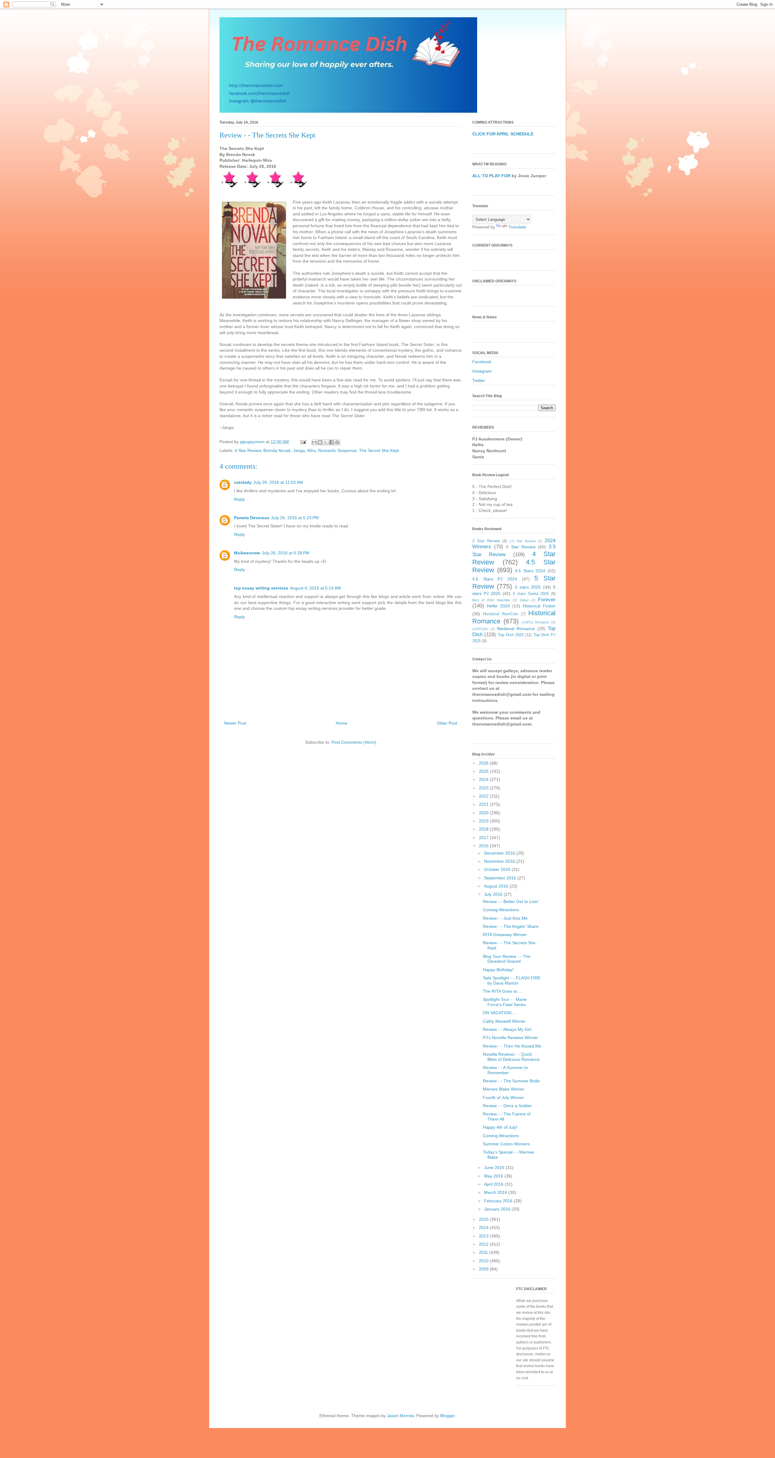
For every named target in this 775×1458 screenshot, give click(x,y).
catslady (243, 482)
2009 (484, 1269)
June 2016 (495, 1167)
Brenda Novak (277, 450)
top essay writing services (261, 588)
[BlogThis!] (320, 442)
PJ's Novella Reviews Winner (510, 1037)
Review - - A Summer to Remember (505, 1070)
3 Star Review (520, 546)
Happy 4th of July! (500, 1127)
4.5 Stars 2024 (530, 570)
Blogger (447, 1415)
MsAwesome (247, 552)
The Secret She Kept (379, 450)
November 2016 (500, 861)
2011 (484, 1252)
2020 (484, 812)
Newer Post (235, 723)
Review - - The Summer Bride (511, 1080)
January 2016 (498, 1209)
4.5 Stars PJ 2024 (494, 578)
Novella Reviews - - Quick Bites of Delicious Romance (511, 1057)
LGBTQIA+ (480, 629)
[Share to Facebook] (331, 442)
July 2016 (494, 894)
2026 (484, 763)
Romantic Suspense (337, 450)
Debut (524, 600)
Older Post (447, 723)
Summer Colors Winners (506, 1143)
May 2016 (494, 1176)
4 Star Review (248, 450)
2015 (484, 1219)
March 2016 (496, 1192)
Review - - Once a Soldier (507, 1105)
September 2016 (500, 877)
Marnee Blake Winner (503, 1089)
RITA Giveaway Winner (505, 934)
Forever (547, 600)
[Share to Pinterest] (337, 442)
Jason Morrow (400, 1415)
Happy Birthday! (498, 969)
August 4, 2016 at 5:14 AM (315, 588)
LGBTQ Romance (535, 622)
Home (341, 723)
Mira (311, 450)
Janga (299, 450)
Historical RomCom (500, 614)
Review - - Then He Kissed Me (512, 1046)
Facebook (481, 361)
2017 (484, 837)
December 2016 (500, 853)
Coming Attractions (501, 909)
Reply (239, 499)
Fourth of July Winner (503, 1097)
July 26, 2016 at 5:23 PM (295, 517)
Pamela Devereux (251, 517)
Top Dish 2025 (511, 635)
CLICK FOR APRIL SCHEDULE (502, 133)
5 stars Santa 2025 (531, 594)
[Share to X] (326, 442)
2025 (484, 771)
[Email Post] (302, 441)
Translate (517, 226)
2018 (484, 829)
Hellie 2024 (498, 605)
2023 (484, 787)
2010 (484, 1260)
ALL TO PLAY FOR (491, 175)
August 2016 (497, 886)
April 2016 (494, 1184)
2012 (484, 1244)
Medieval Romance (516, 628)
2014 (484, 1227)
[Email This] (314, 442)
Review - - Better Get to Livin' (511, 901)
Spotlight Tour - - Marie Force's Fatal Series (505, 1002)
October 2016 (498, 869)
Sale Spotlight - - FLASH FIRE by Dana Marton (511, 980)
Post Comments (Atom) (353, 742)
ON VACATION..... (500, 1012)
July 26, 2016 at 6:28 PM (285, 552)
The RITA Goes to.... (502, 991)
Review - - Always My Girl (507, 1029)
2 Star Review (486, 541)
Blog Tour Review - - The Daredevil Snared (506, 959)
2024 (484, 779)
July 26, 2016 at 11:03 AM (278, 482)
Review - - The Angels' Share (511, 926)
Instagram (482, 371)
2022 (484, 796)
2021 (484, 804)
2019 (484, 821)
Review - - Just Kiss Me (505, 918)
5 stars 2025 (528, 587)
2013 (484, 1236)
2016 (484, 845)
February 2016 (499, 1200)
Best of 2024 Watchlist (491, 600)
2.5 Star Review (523, 541)
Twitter (478, 380)
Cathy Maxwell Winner (504, 1021)
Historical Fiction (539, 605)
